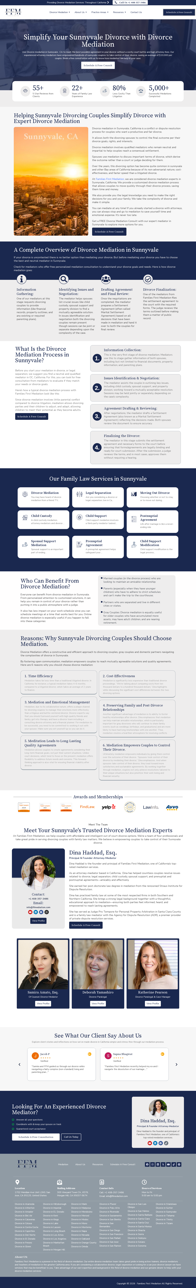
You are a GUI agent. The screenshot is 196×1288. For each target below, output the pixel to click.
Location (20, 1188)
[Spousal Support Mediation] (25, 545)
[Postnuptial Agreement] (134, 520)
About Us (80, 12)
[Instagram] (46, 912)
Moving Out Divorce (155, 493)
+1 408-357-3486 (38, 898)
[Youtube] (30, 912)
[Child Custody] (25, 518)
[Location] (17, 1182)
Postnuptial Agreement (149, 518)
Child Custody (41, 516)
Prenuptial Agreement (94, 543)
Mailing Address (66, 1188)
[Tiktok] (166, 1143)
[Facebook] (41, 912)
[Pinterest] (179, 1164)
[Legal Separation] (79, 495)
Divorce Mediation (59, 12)
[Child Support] (79, 518)
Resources (118, 12)
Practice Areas (98, 12)
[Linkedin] (36, 912)
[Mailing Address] (59, 1182)
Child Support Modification (150, 543)
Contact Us (136, 12)
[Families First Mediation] (13, 12)
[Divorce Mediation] (25, 495)
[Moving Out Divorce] (134, 495)
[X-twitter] (163, 1164)
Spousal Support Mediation (43, 543)
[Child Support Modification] (134, 545)
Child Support (96, 516)
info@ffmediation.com (38, 907)
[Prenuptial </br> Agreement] (79, 545)
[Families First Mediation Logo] (27, 1164)
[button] (19, 1064)
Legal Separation (98, 493)
